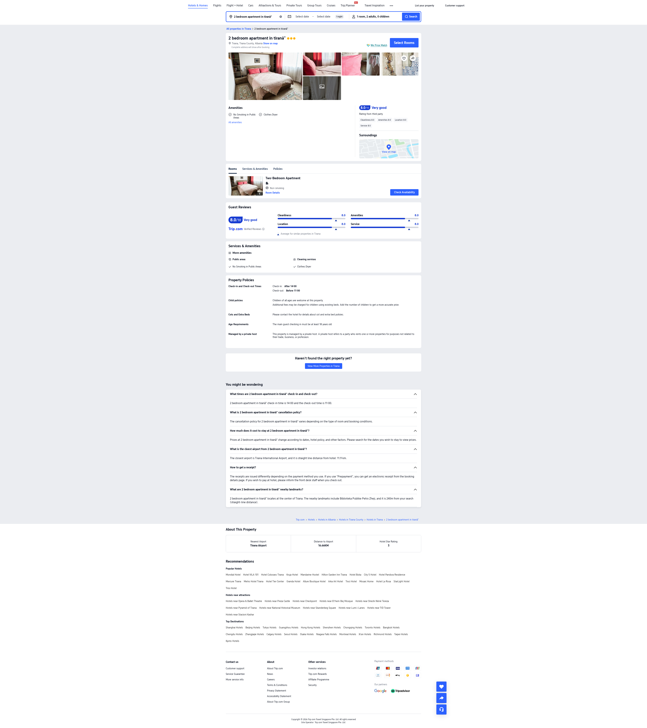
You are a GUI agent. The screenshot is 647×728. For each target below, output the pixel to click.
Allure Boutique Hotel (314, 581)
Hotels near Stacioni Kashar (240, 614)
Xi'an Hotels (365, 634)
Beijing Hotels (252, 627)
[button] (391, 5)
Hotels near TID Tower (379, 607)
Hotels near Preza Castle (277, 601)
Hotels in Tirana (375, 519)
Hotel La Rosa (383, 581)
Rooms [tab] (232, 168)
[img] (265, 76)
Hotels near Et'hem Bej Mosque (336, 601)
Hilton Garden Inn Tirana (334, 574)
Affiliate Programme (318, 679)
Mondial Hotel (233, 574)
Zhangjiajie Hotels (254, 634)
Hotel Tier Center (275, 581)
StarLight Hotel (401, 581)
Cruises (331, 5)
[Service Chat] (441, 709)
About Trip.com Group (278, 701)
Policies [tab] (278, 168)
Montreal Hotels (347, 634)
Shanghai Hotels (234, 627)
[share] (441, 698)
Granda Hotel (293, 581)
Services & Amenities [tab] (255, 168)
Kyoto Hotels (232, 641)
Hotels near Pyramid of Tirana (241, 607)
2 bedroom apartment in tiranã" (257, 38)
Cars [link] (250, 5)
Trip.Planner (348, 5)
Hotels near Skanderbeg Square (319, 607)
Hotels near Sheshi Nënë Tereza (372, 601)
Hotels (311, 519)
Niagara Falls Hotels (326, 634)
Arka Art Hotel (335, 581)
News (270, 674)
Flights (217, 5)
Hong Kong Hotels (310, 627)
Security (312, 685)
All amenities (235, 122)
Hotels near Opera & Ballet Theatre (244, 601)
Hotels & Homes (198, 5)
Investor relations (317, 668)
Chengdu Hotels (234, 634)
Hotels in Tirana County (351, 519)
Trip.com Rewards (317, 674)
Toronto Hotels (372, 627)
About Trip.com (275, 668)
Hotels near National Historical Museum (279, 607)
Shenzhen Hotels (332, 627)
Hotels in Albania (327, 519)
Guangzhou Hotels (288, 627)
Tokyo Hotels (269, 627)
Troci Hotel (351, 581)
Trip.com (300, 519)
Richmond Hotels (383, 634)
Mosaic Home (366, 581)
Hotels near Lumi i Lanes (352, 607)
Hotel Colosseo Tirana (272, 574)
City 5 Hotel (370, 574)
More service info (235, 679)
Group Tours (314, 5)
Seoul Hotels (290, 634)
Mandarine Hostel (310, 574)
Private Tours (294, 5)
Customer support (235, 668)
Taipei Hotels (401, 634)
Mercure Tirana (233, 581)
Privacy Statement (276, 690)
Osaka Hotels (307, 634)
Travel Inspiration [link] (374, 5)
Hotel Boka (355, 574)
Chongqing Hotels (352, 627)
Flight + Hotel (235, 5)
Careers (271, 679)
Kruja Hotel (292, 574)
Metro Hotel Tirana (253, 581)
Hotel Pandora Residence (392, 574)
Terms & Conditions (277, 685)
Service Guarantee (235, 674)
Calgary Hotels (274, 634)
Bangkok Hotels (391, 627)
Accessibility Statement (279, 696)
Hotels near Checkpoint (305, 601)
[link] (424, 5)
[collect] (441, 687)
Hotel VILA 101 (250, 574)
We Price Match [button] (379, 45)
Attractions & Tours (270, 5)
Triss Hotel (231, 588)
